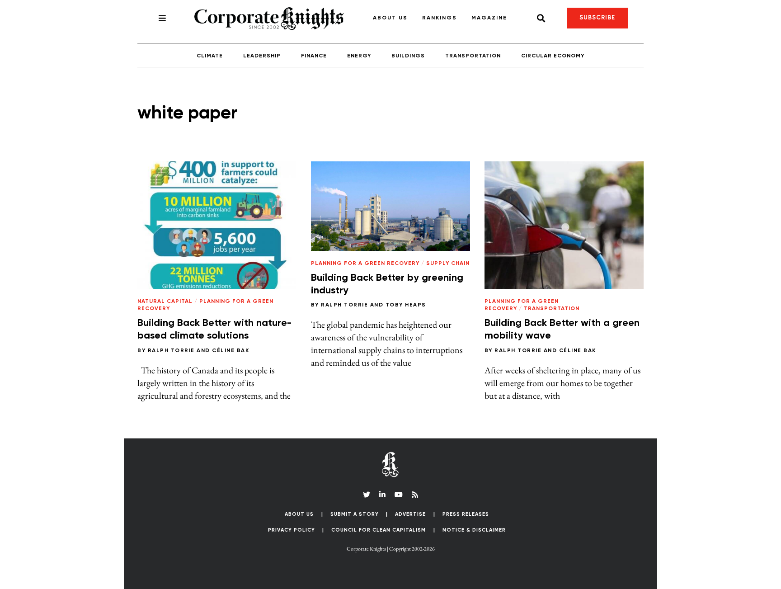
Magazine (489, 18)
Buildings (408, 56)
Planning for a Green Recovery (365, 263)
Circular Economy (552, 56)
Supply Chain (448, 263)
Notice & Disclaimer (474, 530)
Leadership (262, 56)
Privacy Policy (291, 530)
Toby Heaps (406, 305)
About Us (390, 18)
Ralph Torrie (171, 350)
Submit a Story (354, 514)
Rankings (439, 18)
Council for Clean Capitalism (378, 530)
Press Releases (465, 514)
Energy (359, 56)
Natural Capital (165, 301)
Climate (210, 56)
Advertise (410, 514)
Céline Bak (230, 350)
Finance (314, 56)
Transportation (473, 56)
